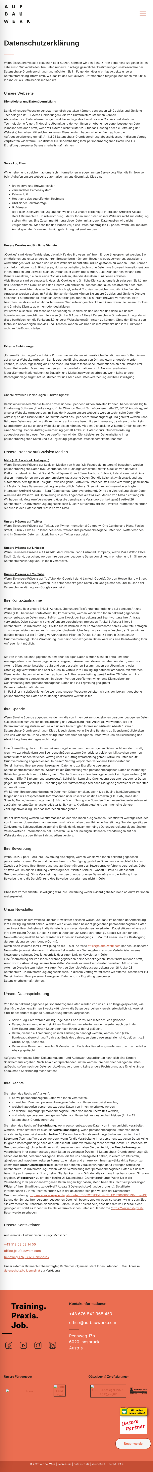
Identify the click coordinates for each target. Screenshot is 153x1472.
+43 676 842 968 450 (90, 1313)
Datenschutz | (82, 1464)
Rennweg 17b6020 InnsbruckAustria (84, 1341)
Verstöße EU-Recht (104, 1464)
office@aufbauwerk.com (104, 946)
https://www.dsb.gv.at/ (127, 1208)
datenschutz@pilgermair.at (22, 1270)
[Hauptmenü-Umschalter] (143, 14)
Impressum (64, 1464)
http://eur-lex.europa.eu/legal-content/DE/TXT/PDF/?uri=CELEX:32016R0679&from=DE (88, 1195)
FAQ (121, 1464)
